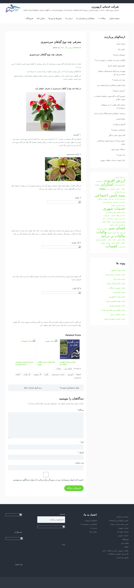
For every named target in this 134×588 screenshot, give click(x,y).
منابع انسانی (120, 119)
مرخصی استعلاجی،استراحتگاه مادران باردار (109, 113)
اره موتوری (99, 181)
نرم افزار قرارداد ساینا (32, 388)
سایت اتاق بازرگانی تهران (116, 283)
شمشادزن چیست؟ (118, 130)
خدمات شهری (114, 208)
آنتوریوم (71, 374)
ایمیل (81, 452)
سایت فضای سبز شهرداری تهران (113, 310)
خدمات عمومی (123, 536)
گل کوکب (26, 374)
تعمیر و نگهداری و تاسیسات (119, 520)
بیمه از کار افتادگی (120, 192)
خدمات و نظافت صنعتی (118, 215)
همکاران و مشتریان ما (85, 18)
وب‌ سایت (79, 463)
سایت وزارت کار (119, 279)
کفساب (112, 246)
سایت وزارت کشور (118, 270)
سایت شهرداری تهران (117, 306)
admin (55, 48)
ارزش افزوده (114, 180)
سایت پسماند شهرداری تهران (114, 319)
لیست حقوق (112, 232)
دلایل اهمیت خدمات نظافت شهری (112, 160)
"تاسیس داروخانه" (118, 91)
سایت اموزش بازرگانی (117, 288)
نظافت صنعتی (115, 243)
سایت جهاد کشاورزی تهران (115, 301)
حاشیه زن (122, 202)
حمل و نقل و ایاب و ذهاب (119, 524)
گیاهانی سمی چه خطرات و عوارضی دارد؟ (110, 60)
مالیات (101, 231)
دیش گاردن (106, 215)
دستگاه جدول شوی (118, 149)
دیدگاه (80, 410)
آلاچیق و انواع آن (119, 124)
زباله (104, 218)
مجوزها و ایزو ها (55, 18)
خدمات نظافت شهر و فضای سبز (115, 212)
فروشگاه (29, 18)
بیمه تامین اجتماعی (110, 195)
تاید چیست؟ (120, 155)
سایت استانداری (119, 292)
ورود (63, 544)
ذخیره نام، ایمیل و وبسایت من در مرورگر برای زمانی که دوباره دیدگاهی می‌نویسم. (48, 480)
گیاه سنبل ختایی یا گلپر (117, 135)
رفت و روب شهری (119, 218)
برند (108, 189)
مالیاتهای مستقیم (101, 240)
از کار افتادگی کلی (120, 185)
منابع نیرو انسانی (122, 558)
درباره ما (69, 18)
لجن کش (122, 232)
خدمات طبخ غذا (123, 532)
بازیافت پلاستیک (115, 189)
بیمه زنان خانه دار (120, 199)
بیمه (102, 188)
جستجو (62, 514)
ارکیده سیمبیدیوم (58, 374)
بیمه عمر (111, 199)
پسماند (108, 243)
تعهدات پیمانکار (102, 199)
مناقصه (123, 243)
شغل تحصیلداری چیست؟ (69, 388)
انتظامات (97, 185)
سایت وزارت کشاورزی (117, 297)
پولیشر (103, 243)
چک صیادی (122, 247)
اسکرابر (107, 184)
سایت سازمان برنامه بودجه (115, 275)
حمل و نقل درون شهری (118, 205)
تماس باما (41, 18)
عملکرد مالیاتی (106, 222)
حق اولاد (115, 202)
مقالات (102, 18)
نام (82, 442)
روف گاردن (109, 218)
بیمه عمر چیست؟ (118, 80)
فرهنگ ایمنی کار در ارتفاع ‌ (117, 225)
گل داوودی (37, 374)
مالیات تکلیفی (121, 240)
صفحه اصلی (114, 18)
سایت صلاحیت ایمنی (117, 314)
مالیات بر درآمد (113, 235)
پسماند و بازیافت (122, 517)
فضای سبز (68, 369)
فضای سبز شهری (102, 229)
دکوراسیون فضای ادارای (116, 66)
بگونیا (47, 374)
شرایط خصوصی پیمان (118, 222)
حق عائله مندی (107, 202)
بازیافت (123, 189)
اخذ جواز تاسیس (120, 177)
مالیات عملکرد (111, 240)
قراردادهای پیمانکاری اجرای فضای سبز (111, 85)
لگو (118, 232)
